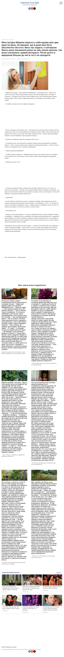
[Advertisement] (32, 23)
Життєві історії (25, 58)
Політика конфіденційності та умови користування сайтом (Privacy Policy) (21, 649)
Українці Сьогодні (29, 2)
